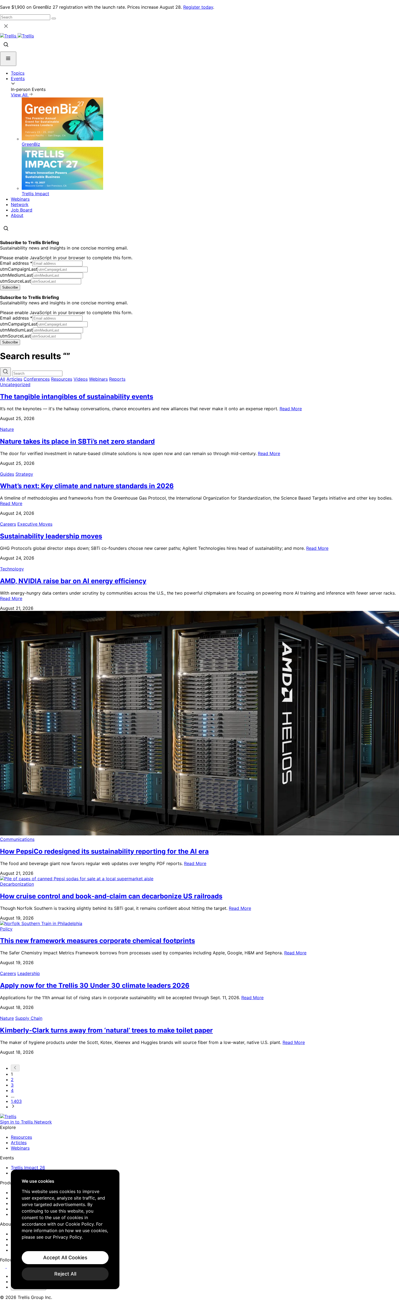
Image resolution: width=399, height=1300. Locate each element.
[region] (65, 1229)
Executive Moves (34, 524)
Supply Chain (28, 1018)
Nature (7, 429)
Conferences (37, 379)
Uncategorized (15, 384)
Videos (81, 379)
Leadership (28, 973)
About (17, 215)
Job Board (21, 210)
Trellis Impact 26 (28, 1167)
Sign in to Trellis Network (26, 1122)
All (2, 379)
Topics (17, 73)
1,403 (16, 1101)
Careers (8, 524)
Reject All (65, 1274)
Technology (12, 569)
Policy (6, 929)
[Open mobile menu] (8, 59)
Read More (291, 408)
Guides (7, 474)
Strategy (24, 474)
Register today (198, 7)
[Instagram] (10, 1266)
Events (18, 78)
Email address (16, 263)
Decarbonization (17, 884)
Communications (17, 839)
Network (19, 204)
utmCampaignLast (18, 269)
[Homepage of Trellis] (8, 1116)
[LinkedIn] (3, 1266)
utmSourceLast (15, 281)
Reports (117, 379)
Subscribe (10, 287)
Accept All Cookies (65, 1257)
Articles (14, 379)
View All (20, 94)
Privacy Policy (67, 1237)
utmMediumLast (16, 275)
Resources (61, 379)
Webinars (20, 199)
